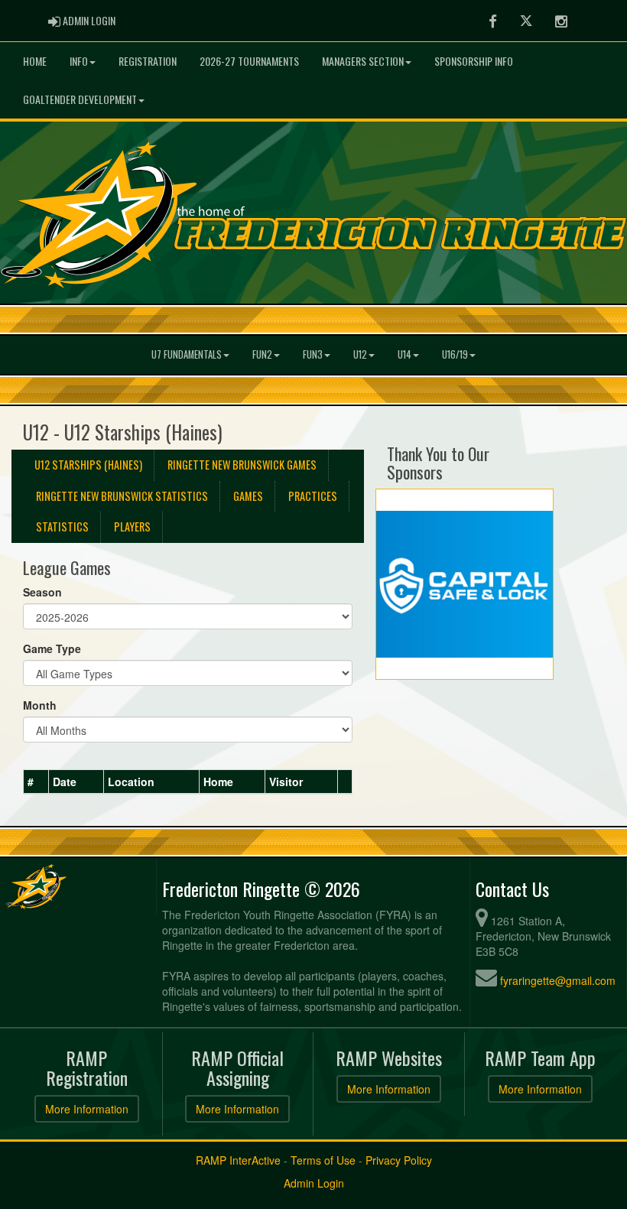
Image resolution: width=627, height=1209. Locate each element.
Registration (148, 61)
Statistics (62, 526)
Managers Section (363, 61)
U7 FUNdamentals (186, 354)
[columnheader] (36, 782)
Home (35, 61)
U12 (360, 354)
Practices (312, 496)
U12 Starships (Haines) (88, 465)
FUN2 (262, 354)
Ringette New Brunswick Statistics (122, 496)
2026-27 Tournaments (249, 61)
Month (40, 705)
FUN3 (313, 354)
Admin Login (314, 1183)
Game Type (52, 648)
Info (79, 61)
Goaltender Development (80, 99)
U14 (404, 354)
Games (248, 496)
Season (42, 592)
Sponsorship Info (473, 61)
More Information (86, 1108)
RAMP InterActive (238, 1160)
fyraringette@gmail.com (558, 980)
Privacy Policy (398, 1160)
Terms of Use (323, 1160)
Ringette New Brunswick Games (242, 465)
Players (132, 526)
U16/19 (455, 354)
